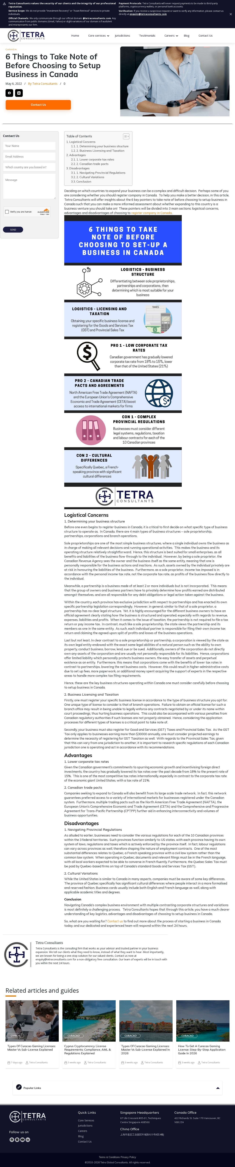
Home (75, 35)
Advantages (77, 155)
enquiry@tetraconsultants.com (148, 14)
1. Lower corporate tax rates (95, 159)
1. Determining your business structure (102, 146)
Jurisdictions (122, 35)
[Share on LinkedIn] (19, 93)
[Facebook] (12, 1139)
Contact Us (206, 35)
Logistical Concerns (82, 142)
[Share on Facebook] (9, 93)
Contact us (115, 921)
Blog (186, 35)
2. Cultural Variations (90, 177)
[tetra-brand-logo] (26, 35)
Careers (82, 1131)
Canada (11, 49)
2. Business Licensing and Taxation (100, 150)
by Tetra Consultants (42, 84)
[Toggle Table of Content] (124, 136)
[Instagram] (17, 1139)
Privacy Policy (128, 1157)
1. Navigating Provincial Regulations (100, 172)
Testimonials (147, 35)
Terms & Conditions (109, 1157)
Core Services (86, 1120)
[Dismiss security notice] (231, 14)
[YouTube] (22, 1139)
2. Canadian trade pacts (92, 164)
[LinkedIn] (28, 1139)
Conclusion (83, 181)
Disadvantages (79, 168)
